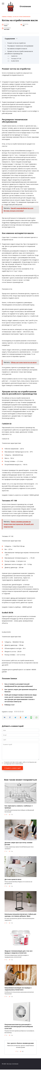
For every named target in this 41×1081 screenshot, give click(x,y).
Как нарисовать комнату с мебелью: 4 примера (18, 807)
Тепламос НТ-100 (16, 58)
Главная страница (7, 16)
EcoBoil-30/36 (15, 61)
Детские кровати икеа (13, 879)
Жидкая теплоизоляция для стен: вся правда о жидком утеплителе (18, 952)
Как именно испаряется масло (17, 48)
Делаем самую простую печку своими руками (18, 843)
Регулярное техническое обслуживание (20, 46)
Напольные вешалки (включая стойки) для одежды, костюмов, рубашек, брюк (20, 915)
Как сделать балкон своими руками (20, 1043)
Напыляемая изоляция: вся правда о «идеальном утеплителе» (18, 989)
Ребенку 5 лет (10, 705)
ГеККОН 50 (14, 56)
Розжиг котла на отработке (16, 43)
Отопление (25, 6)
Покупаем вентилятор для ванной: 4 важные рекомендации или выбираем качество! (19, 1026)
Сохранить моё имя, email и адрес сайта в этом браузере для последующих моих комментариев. (20, 762)
